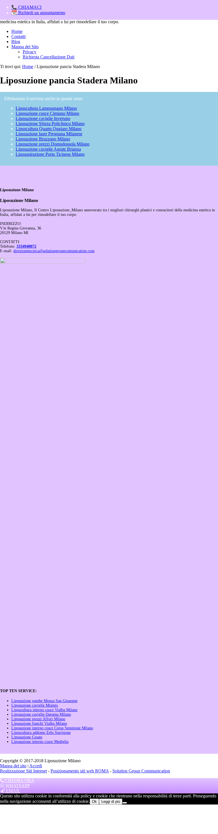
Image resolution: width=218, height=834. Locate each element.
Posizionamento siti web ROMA (80, 770)
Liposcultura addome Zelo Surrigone (41, 732)
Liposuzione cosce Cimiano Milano (47, 113)
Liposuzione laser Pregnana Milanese (49, 133)
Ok (94, 801)
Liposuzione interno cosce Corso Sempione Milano (52, 728)
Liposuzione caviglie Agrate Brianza (48, 149)
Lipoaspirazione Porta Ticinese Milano (50, 154)
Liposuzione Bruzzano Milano (43, 138)
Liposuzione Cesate (26, 737)
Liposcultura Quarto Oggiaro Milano (48, 128)
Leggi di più (110, 801)
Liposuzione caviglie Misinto (34, 705)
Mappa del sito (13, 765)
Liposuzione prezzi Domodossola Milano (52, 144)
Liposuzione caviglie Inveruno (43, 118)
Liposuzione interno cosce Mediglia (39, 742)
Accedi (35, 765)
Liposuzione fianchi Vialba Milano (39, 723)
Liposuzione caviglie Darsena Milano (41, 714)
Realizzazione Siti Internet (23, 770)
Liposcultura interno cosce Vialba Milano (44, 710)
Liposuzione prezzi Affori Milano (38, 719)
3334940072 (26, 246)
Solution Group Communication (141, 770)
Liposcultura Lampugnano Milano (46, 108)
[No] (124, 803)
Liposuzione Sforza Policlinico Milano (50, 123)
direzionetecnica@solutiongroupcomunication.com (54, 251)
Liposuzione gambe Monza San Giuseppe (44, 701)
